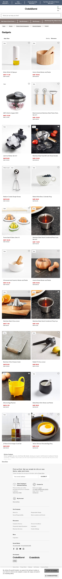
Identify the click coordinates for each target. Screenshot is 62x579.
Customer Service (17, 523)
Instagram (17, 549)
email (40, 488)
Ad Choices (36, 567)
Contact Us (40, 484)
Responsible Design (36, 512)
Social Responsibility (18, 515)
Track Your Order (17, 492)
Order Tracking (21, 483)
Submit (44, 476)
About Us (15, 512)
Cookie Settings (35, 529)
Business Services (17, 529)
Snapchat (23, 549)
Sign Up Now (16, 502)
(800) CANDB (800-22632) (41, 489)
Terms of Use (15, 567)
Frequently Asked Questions (20, 526)
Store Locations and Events (38, 515)
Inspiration (33, 526)
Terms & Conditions (36, 523)
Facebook (14, 549)
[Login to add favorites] (29, 43)
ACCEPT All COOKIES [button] (51, 570)
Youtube (20, 549)
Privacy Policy (41, 473)
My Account (20, 498)
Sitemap (30, 567)
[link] (6, 8)
